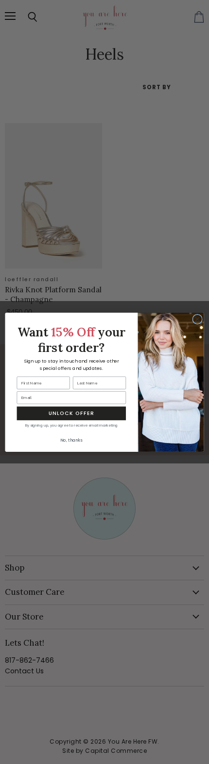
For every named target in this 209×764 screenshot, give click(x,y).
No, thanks (71, 440)
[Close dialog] (197, 319)
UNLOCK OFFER (71, 413)
